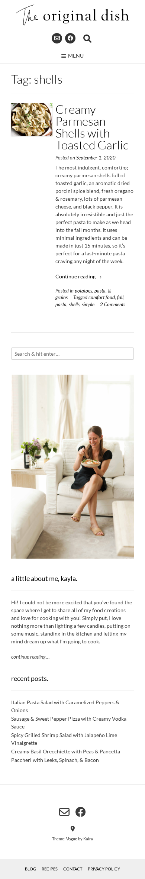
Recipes (50, 868)
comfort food (101, 297)
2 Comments (112, 304)
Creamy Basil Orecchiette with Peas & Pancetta (65, 751)
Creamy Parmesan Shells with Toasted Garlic (92, 127)
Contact (72, 868)
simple (88, 304)
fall (120, 297)
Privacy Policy (104, 868)
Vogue (71, 838)
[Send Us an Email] (57, 38)
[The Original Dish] (72, 15)
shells (74, 304)
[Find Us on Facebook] (70, 38)
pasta (61, 304)
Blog (30, 868)
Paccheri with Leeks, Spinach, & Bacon (55, 760)
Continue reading (78, 276)
